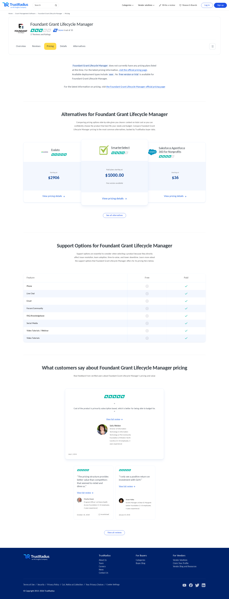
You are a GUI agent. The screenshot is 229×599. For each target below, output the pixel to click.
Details (63, 46)
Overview (21, 46)
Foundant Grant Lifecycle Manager (50, 13)
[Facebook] (191, 585)
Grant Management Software (25, 13)
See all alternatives (114, 215)
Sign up (220, 5)
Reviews (36, 46)
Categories (126, 5)
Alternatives (79, 46)
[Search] (56, 5)
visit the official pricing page (133, 70)
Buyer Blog (140, 563)
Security (41, 585)
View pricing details (52, 196)
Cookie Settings (113, 585)
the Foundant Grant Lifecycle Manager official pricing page (135, 87)
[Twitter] (197, 585)
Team (101, 563)
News (101, 570)
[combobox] (44, 5)
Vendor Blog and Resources (184, 566)
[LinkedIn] (203, 585)
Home (10, 13)
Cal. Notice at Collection (72, 585)
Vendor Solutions (180, 560)
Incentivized (105, 514)
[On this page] (212, 46)
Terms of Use (29, 585)
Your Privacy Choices (95, 585)
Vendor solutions (145, 5)
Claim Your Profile (180, 563)
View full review (113, 419)
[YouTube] (184, 585)
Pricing (50, 46)
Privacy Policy (53, 585)
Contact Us (103, 573)
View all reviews (114, 533)
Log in (207, 5)
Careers (102, 566)
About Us (103, 560)
